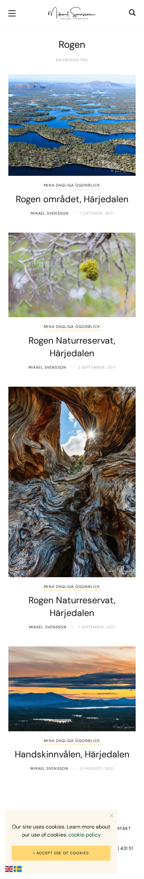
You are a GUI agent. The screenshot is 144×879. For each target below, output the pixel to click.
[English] (9, 869)
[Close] (111, 815)
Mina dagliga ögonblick (72, 185)
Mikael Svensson (50, 213)
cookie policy (84, 834)
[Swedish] (18, 869)
